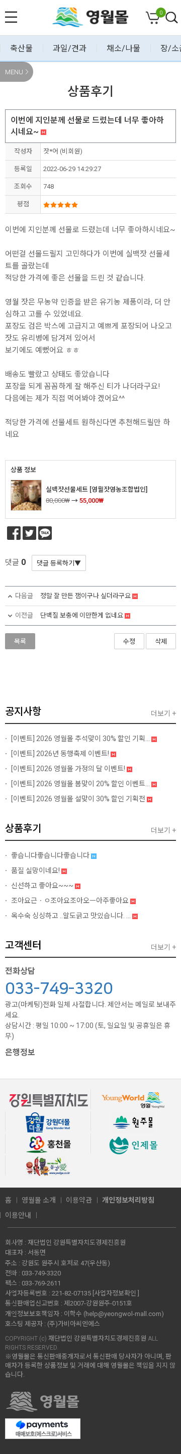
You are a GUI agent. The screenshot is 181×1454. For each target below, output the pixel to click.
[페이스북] (14, 533)
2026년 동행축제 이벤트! (61, 754)
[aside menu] (11, 17)
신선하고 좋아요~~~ (42, 886)
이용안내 (18, 1215)
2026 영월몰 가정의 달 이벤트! (69, 769)
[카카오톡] (45, 533)
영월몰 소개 (39, 1200)
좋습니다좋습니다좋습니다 (50, 855)
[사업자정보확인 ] (116, 1293)
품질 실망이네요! (35, 870)
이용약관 (79, 1200)
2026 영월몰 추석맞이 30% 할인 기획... (81, 739)
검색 (172, 18)
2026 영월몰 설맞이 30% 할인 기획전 (79, 799)
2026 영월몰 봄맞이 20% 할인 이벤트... (81, 784)
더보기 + (163, 713)
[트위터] (29, 533)
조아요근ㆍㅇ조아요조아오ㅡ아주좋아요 (70, 901)
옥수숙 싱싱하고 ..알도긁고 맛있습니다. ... (71, 916)
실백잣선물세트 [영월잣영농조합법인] (96, 489)
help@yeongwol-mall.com (123, 1314)
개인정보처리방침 (128, 1200)
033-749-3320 (59, 989)
